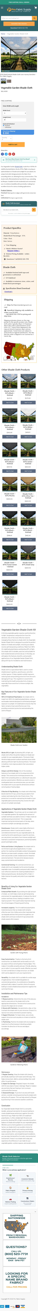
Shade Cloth (19, 166)
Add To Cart (10, 402)
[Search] (34, 18)
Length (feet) (7, 117)
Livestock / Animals (27, 1178)
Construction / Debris (27, 1201)
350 (7, 133)
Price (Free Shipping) (9, 131)
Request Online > (13, 251)
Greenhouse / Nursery (10, 1178)
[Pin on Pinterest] (13, 154)
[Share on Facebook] (2, 154)
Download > (8, 292)
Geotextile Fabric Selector (19, 23)
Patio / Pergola (10, 1189)
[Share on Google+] (9, 154)
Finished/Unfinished (8, 124)
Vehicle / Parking (10, 1201)
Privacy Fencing (28, 1189)
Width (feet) (6, 110)
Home (3, 34)
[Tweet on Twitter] (6, 154)
